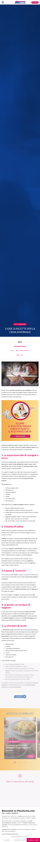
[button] (20, 696)
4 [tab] (25, 762)
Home (12, 350)
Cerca (36, 2)
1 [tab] (15, 762)
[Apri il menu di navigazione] (2, 2)
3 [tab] (21, 762)
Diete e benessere (24, 350)
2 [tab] (18, 762)
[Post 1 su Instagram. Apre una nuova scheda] (20, 800)
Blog (17, 350)
